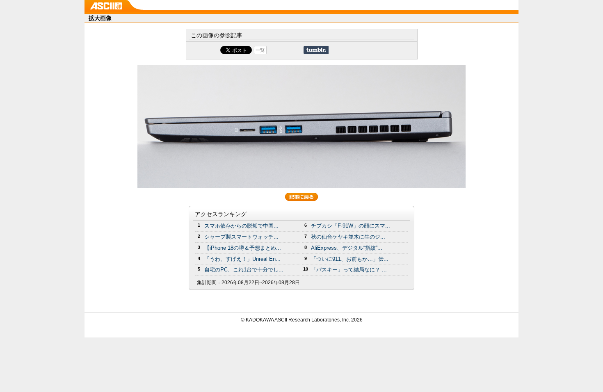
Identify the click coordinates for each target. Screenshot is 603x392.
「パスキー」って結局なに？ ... (349, 270)
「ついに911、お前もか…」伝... (349, 259)
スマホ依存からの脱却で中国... (241, 226)
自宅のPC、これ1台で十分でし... (243, 270)
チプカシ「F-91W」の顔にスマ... (350, 226)
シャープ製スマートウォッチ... (241, 237)
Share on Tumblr (316, 50)
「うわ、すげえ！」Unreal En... (242, 259)
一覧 (260, 50)
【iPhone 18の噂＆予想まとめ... (242, 248)
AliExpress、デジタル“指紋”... (346, 248)
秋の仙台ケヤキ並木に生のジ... (348, 237)
